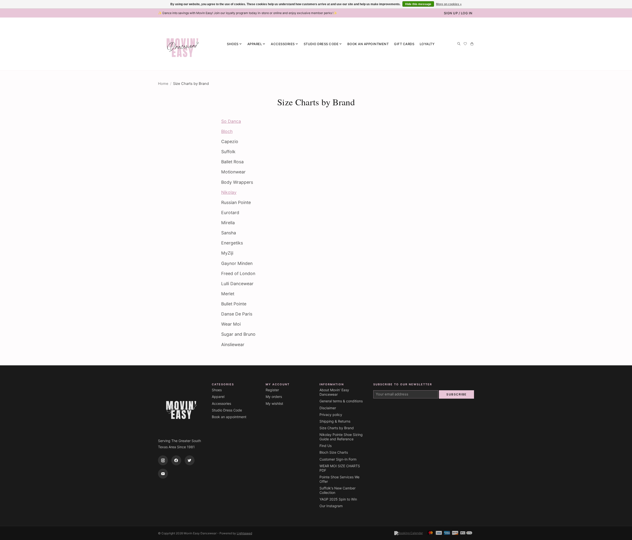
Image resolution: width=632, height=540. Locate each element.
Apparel (218, 396)
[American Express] (447, 533)
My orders (274, 396)
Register (272, 390)
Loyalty (427, 44)
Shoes (217, 390)
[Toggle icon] (459, 43)
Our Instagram (331, 506)
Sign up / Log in (458, 13)
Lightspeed (244, 533)
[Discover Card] (455, 533)
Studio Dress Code (227, 410)
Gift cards (404, 44)
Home (163, 83)
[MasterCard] (431, 533)
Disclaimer (327, 408)
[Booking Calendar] (408, 533)
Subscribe (456, 394)
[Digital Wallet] (466, 533)
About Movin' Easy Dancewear (334, 392)
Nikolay (229, 192)
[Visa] (439, 533)
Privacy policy (330, 414)
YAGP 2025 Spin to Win (338, 499)
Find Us (325, 446)
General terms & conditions (341, 401)
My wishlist (274, 403)
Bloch (227, 131)
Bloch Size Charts (333, 452)
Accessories (221, 403)
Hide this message (418, 4)
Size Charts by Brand (336, 428)
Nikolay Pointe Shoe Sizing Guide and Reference (341, 436)
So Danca (231, 121)
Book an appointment (368, 44)
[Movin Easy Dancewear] (182, 44)
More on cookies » (449, 4)
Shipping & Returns (334, 421)
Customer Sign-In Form (337, 459)
